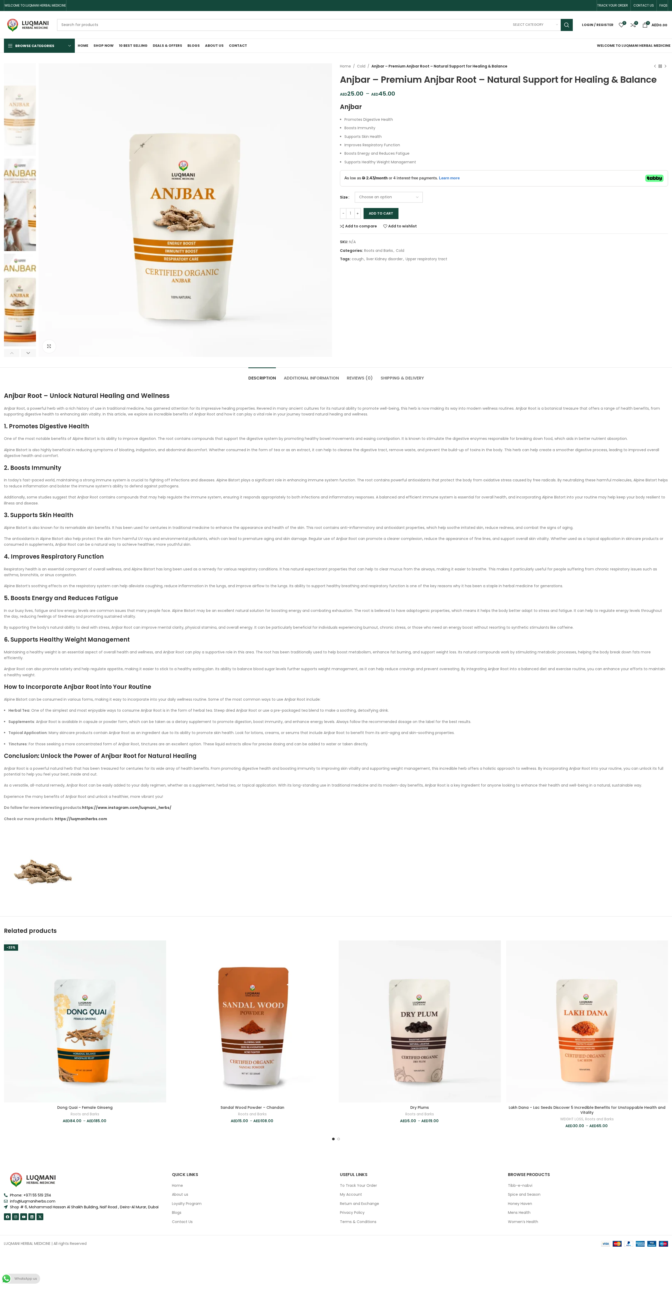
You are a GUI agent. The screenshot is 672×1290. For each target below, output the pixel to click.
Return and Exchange (359, 1203)
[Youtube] (23, 1216)
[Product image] (85, 1021)
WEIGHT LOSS (571, 1119)
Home (345, 66)
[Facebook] (7, 1216)
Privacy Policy (352, 1212)
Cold (361, 66)
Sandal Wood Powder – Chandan (252, 1107)
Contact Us (182, 1221)
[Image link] (33, 1179)
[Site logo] (28, 24)
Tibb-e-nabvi (520, 1185)
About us (180, 1194)
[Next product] (665, 66)
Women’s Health (523, 1221)
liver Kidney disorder (384, 259)
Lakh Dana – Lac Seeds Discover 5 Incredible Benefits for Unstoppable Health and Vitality (587, 1110)
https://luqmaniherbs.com (81, 818)
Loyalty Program (187, 1203)
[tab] (262, 375)
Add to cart (381, 213)
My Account (351, 1194)
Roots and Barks (378, 250)
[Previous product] (655, 66)
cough (358, 259)
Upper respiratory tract (426, 259)
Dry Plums (419, 1107)
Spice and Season (524, 1194)
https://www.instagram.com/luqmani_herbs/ (126, 807)
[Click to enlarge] (49, 346)
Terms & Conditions (358, 1221)
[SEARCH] (567, 25)
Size (344, 197)
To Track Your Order (358, 1185)
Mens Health (519, 1212)
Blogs (176, 1212)
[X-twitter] (39, 1216)
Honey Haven (520, 1203)
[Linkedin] (31, 1216)
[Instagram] (15, 1216)
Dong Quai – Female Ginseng (85, 1107)
